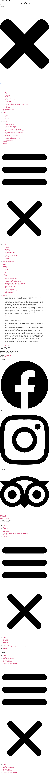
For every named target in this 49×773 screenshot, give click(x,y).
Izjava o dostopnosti (7, 661)
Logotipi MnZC (6, 660)
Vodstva (7, 123)
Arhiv (6, 120)
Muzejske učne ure (9, 124)
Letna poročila (8, 101)
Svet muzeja (8, 98)
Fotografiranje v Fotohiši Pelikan (13, 129)
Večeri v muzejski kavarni (11, 134)
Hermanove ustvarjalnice (11, 126)
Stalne (6, 115)
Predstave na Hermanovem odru (13, 135)
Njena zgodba (8, 316)
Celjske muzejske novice (11, 103)
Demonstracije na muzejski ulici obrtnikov (15, 130)
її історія (7, 345)
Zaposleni (7, 106)
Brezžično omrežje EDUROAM (10, 663)
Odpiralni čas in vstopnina (9, 109)
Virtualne (7, 118)
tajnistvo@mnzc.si (8, 356)
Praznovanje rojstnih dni (11, 127)
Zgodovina (7, 96)
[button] (24, 194)
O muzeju (5, 92)
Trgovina (5, 141)
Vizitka (6, 93)
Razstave (5, 113)
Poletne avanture (9, 140)
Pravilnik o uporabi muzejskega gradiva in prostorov (17, 104)
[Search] (1, 81)
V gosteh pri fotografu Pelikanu (12, 138)
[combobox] (24, 6)
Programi (5, 121)
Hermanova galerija (9, 137)
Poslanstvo (7, 95)
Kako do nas (6, 110)
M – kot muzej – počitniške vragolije (14, 132)
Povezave (7, 107)
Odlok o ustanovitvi (10, 100)
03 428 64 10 (7, 355)
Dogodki (5, 143)
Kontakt (4, 112)
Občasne (7, 117)
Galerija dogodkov (7, 657)
